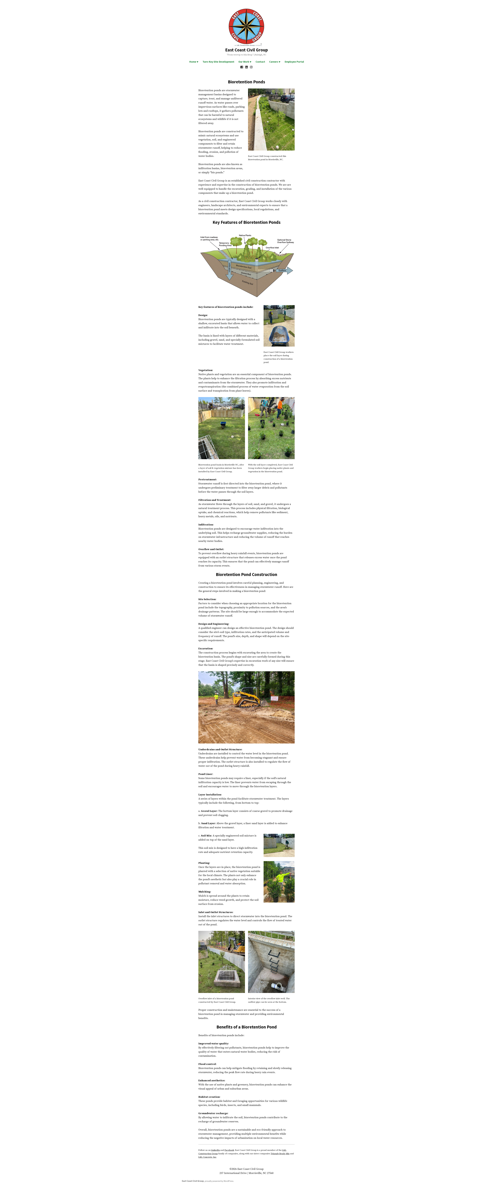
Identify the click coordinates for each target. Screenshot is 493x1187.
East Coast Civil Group (246, 50)
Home (192, 61)
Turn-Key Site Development (218, 61)
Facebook (229, 1150)
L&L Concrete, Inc (207, 1157)
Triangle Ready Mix (280, 1153)
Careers (273, 61)
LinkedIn (215, 1150)
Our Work (243, 61)
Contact (260, 61)
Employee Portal (294, 61)
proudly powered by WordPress (219, 1181)
